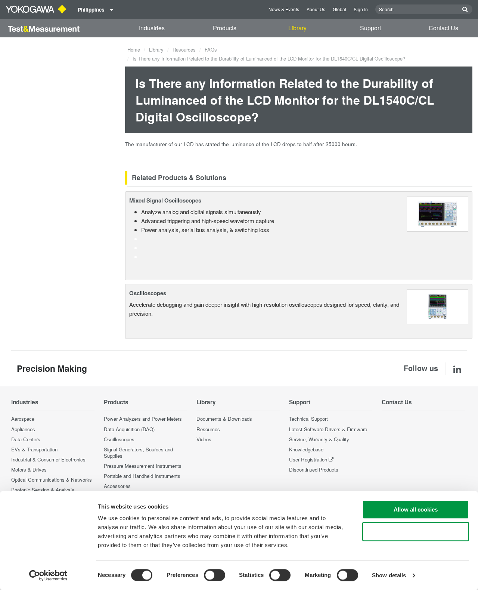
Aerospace (22, 418)
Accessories (117, 485)
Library (297, 28)
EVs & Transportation (34, 449)
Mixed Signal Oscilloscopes (165, 200)
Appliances (23, 429)
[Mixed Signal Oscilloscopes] (437, 213)
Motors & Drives (29, 469)
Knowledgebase (306, 449)
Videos (203, 439)
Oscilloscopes (147, 293)
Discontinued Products (313, 469)
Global (339, 9)
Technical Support (308, 418)
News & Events (284, 9)
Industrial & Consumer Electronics (48, 459)
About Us (316, 9)
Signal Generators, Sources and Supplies (138, 452)
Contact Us (443, 28)
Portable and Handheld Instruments (142, 475)
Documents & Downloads (224, 418)
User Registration (308, 459)
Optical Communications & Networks (51, 479)
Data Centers (25, 439)
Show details (389, 575)
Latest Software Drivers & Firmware (328, 429)
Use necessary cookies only (415, 531)
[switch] (214, 575)
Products (224, 28)
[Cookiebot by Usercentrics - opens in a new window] (48, 575)
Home (133, 49)
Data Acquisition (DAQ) (129, 429)
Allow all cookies (416, 509)
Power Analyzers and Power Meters (143, 418)
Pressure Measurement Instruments (142, 465)
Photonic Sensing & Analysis (42, 489)
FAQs (211, 49)
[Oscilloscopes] (437, 306)
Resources (184, 49)
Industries (152, 28)
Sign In (361, 9)
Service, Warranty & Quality (319, 439)
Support (370, 28)
